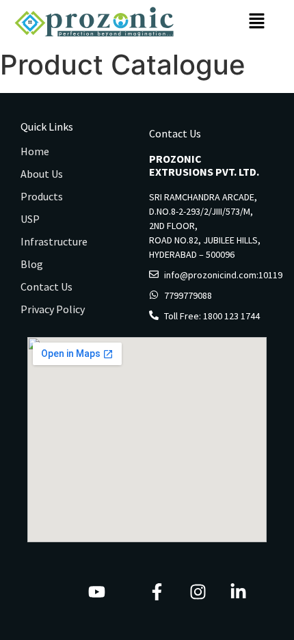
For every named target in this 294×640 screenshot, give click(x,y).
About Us (42, 174)
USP (30, 219)
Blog (32, 264)
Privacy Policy (53, 309)
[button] (257, 21)
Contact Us (46, 286)
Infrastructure (54, 241)
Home (35, 151)
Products (42, 196)
